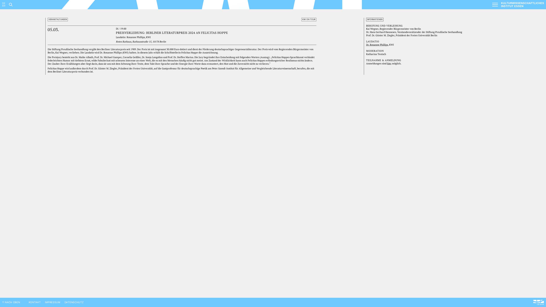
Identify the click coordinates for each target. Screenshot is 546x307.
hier (389, 63)
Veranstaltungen (57, 19)
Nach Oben (12, 302)
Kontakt (35, 302)
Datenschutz (74, 302)
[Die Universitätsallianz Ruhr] (538, 302)
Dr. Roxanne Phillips (377, 44)
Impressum (52, 302)
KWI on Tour (309, 19)
